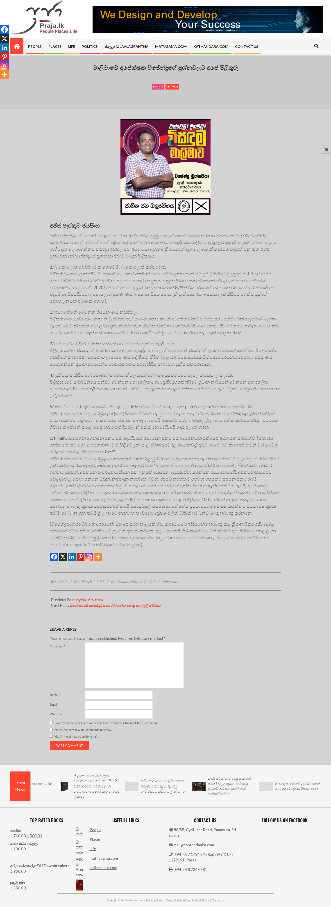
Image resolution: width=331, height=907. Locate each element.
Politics (172, 86)
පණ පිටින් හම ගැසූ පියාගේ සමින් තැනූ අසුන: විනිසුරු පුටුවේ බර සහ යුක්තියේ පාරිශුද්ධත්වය (207, 786)
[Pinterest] (80, 557)
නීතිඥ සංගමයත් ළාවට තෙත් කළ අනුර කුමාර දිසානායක (275, 786)
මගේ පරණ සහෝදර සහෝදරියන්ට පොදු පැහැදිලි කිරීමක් (115, 605)
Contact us (218, 900)
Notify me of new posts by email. (76, 736)
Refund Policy (200, 900)
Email (54, 704)
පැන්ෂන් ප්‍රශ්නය (89, 599)
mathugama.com (104, 858)
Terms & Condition (178, 900)
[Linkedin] (72, 557)
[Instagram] (89, 557)
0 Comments (168, 581)
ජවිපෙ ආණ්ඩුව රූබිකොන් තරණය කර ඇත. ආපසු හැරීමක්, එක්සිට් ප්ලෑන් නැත (141, 785)
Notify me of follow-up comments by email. (83, 730)
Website (55, 714)
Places (95, 839)
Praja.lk (111, 900)
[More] (98, 557)
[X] (63, 557)
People (158, 86)
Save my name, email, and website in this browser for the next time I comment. (106, 723)
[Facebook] (54, 557)
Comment (57, 646)
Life (93, 848)
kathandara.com (103, 867)
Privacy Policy (155, 900)
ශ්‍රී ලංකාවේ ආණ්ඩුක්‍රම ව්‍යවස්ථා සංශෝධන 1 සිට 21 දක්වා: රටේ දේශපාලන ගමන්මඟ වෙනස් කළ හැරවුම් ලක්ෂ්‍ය (75, 786)
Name (55, 695)
